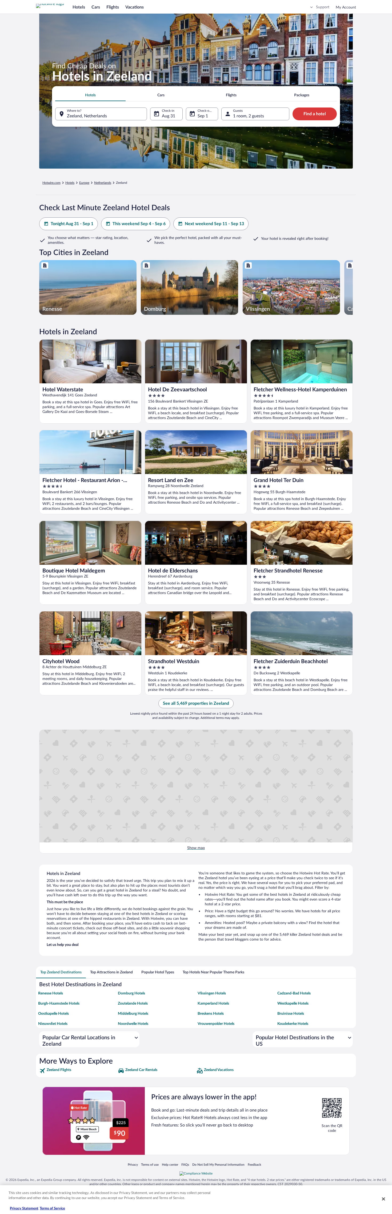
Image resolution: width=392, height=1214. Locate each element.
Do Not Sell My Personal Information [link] (218, 1164)
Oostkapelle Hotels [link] (53, 1014)
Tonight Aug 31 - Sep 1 (72, 224)
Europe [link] (84, 182)
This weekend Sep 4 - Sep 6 (139, 224)
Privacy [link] (133, 1164)
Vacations (134, 7)
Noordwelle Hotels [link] (133, 1024)
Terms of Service (52, 1208)
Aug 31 (168, 116)
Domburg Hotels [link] (131, 993)
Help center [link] (170, 1164)
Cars (95, 7)
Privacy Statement (24, 1208)
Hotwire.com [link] (51, 182)
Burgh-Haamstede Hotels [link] (58, 1003)
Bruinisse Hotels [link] (290, 1014)
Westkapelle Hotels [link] (293, 1003)
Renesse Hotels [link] (50, 993)
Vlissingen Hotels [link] (212, 993)
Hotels (79, 7)
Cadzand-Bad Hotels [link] (294, 993)
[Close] (383, 1199)
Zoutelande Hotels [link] (133, 1003)
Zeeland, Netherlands (87, 116)
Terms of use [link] (150, 1164)
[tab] (90, 95)
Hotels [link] (69, 182)
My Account (346, 7)
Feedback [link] (254, 1164)
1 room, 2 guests (248, 116)
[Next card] (353, 287)
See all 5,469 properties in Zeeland (196, 703)
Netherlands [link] (102, 182)
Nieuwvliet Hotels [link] (52, 1024)
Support (322, 7)
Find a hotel (314, 114)
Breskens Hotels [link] (211, 1014)
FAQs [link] (185, 1164)
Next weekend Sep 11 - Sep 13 (214, 224)
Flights (112, 7)
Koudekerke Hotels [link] (292, 1024)
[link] (78, 1071)
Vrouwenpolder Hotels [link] (216, 1024)
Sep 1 (203, 116)
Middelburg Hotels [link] (133, 1014)
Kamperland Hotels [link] (213, 1003)
